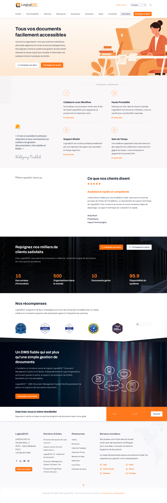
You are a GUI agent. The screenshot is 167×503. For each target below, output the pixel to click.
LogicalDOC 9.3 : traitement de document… (54, 455)
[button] (150, 5)
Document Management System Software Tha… (53, 463)
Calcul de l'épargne (79, 448)
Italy (105, 465)
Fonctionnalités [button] (32, 14)
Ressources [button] (61, 14)
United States (108, 469)
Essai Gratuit (121, 5)
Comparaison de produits (27, 396)
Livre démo (126, 14)
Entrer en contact (24, 469)
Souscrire (156, 414)
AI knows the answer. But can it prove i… (55, 441)
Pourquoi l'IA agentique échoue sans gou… (53, 470)
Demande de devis (142, 14)
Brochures (76, 444)
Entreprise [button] (89, 14)
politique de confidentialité (113, 493)
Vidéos (74, 440)
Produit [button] (18, 14)
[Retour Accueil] (26, 5)
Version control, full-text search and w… (53, 448)
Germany (106, 473)
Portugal (132, 473)
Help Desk (76, 461)
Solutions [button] (47, 14)
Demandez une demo (28, 65)
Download (112, 14)
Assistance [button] (75, 14)
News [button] (101, 14)
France (131, 469)
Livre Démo (76, 465)
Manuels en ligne (78, 456)
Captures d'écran (78, 452)
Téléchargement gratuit (52, 65)
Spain (131, 465)
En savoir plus (68, 118)
